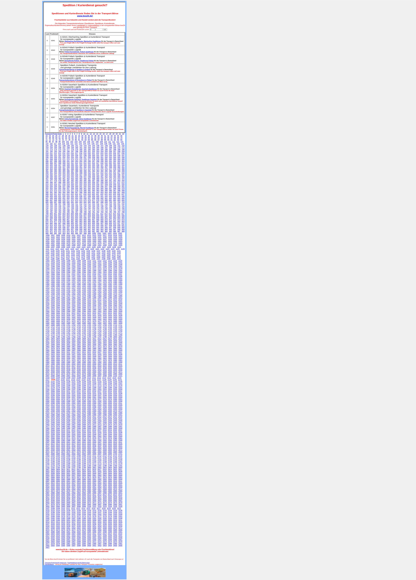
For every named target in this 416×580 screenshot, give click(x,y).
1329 (84, 276)
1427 (48, 290)
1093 (110, 245)
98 (56, 142)
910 (114, 224)
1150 (88, 253)
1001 (99, 233)
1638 (53, 317)
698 (102, 202)
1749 (84, 331)
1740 (115, 329)
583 (97, 190)
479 (59, 181)
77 (66, 140)
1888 (105, 348)
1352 (48, 280)
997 (80, 233)
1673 (79, 321)
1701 (68, 325)
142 (80, 145)
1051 (48, 241)
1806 (68, 339)
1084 (63, 245)
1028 (84, 237)
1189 (58, 259)
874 (123, 220)
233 (64, 155)
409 (85, 173)
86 (95, 140)
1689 (84, 323)
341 (118, 165)
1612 (73, 313)
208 (118, 151)
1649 (110, 317)
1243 (105, 264)
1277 (48, 270)
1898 (79, 350)
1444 (58, 292)
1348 (105, 278)
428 (85, 175)
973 (59, 231)
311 (72, 163)
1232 (48, 264)
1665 (115, 319)
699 (106, 202)
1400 (63, 286)
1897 (74, 350)
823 (68, 216)
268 (51, 159)
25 (53, 136)
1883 (79, 348)
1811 (94, 339)
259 (93, 157)
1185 (114, 257)
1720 (89, 327)
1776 (68, 335)
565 (102, 188)
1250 (63, 266)
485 (85, 181)
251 (59, 157)
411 (93, 173)
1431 (68, 290)
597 (76, 192)
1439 (110, 290)
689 (64, 202)
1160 (63, 255)
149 (110, 145)
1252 (74, 266)
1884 (84, 348)
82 (82, 140)
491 (110, 181)
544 (93, 186)
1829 (110, 341)
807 (80, 214)
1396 (120, 284)
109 (101, 142)
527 (102, 184)
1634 (110, 315)
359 (114, 167)
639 (93, 196)
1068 (58, 243)
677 (93, 200)
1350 (115, 278)
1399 (58, 286)
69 (118, 138)
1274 (110, 268)
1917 (99, 352)
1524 (84, 302)
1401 (68, 286)
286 (47, 161)
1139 (108, 251)
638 (89, 196)
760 (123, 208)
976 (72, 231)
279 (97, 159)
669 (59, 200)
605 (110, 192)
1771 (120, 333)
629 (51, 196)
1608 (53, 313)
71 (47, 140)
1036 (48, 239)
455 (118, 177)
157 (64, 147)
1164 (83, 255)
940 (80, 227)
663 (114, 198)
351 (80, 167)
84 (89, 140)
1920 (115, 352)
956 (68, 229)
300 (106, 161)
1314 (84, 274)
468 (93, 179)
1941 (68, 356)
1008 (58, 235)
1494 (84, 298)
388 (76, 171)
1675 (89, 321)
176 (64, 149)
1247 (48, 266)
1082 (53, 245)
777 (114, 210)
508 (102, 183)
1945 (89, 356)
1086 (74, 245)
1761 (68, 333)
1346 (94, 278)
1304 (110, 272)
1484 (110, 296)
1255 (89, 266)
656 (85, 198)
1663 (105, 319)
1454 (110, 292)
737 (106, 206)
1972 (74, 360)
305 (47, 163)
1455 (115, 292)
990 (51, 233)
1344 (84, 278)
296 (89, 161)
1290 (115, 270)
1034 (115, 237)
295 (85, 161)
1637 (48, 317)
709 (68, 204)
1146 (68, 253)
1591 (120, 309)
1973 (79, 360)
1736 (94, 329)
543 (89, 186)
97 (53, 142)
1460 (63, 294)
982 (97, 231)
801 (55, 214)
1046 (100, 239)
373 (93, 169)
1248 (53, 266)
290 (64, 161)
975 (68, 231)
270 (59, 159)
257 (85, 157)
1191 (68, 259)
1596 (68, 311)
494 (123, 181)
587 (114, 190)
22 (123, 134)
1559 (110, 305)
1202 (48, 261)
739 (114, 206)
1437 (100, 290)
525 (93, 184)
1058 (84, 241)
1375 (89, 282)
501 (72, 183)
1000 (94, 233)
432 (102, 175)
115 (47, 144)
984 (106, 231)
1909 (58, 352)
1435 (89, 290)
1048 (110, 239)
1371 (68, 282)
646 (123, 196)
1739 (110, 329)
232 (59, 155)
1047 (105, 239)
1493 (79, 298)
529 (110, 184)
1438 (105, 290)
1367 (48, 282)
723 (47, 206)
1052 (53, 241)
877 (55, 222)
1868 (79, 346)
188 (114, 149)
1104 (89, 247)
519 (68, 184)
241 (97, 155)
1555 (89, 305)
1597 (74, 311)
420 (51, 175)
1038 (58, 239)
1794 (84, 337)
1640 (63, 317)
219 (85, 153)
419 (47, 175)
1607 (48, 313)
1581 (68, 309)
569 (118, 188)
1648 (105, 317)
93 (118, 140)
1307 (48, 274)
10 (84, 134)
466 (85, 179)
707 (59, 204)
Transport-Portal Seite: (53, 134)
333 (85, 165)
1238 (79, 264)
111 (109, 142)
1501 (120, 298)
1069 (63, 243)
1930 (89, 354)
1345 (89, 278)
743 (51, 208)
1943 (79, 356)
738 (110, 206)
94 (121, 140)
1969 (58, 360)
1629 (84, 315)
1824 (84, 341)
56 (76, 138)
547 (106, 186)
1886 (94, 348)
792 (97, 212)
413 (101, 173)
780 (47, 212)
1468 (105, 294)
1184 (108, 257)
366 (64, 169)
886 (93, 222)
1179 (83, 257)
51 (60, 138)
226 (114, 153)
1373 (79, 282)
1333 (105, 276)
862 (72, 220)
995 (72, 233)
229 (47, 155)
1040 (68, 239)
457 (47, 179)
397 (114, 171)
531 (118, 184)
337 (102, 165)
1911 (68, 352)
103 (76, 142)
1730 (63, 329)
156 (59, 147)
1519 (58, 302)
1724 (110, 327)
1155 (114, 253)
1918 (105, 352)
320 (110, 163)
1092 (105, 245)
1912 (73, 352)
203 (97, 151)
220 (89, 153)
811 (97, 214)
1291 (120, 270)
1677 (100, 321)
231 (55, 155)
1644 (84, 317)
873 (118, 220)
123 (80, 144)
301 (110, 161)
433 (106, 175)
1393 (105, 284)
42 (108, 136)
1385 (63, 284)
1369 (58, 282)
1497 (100, 298)
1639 (58, 317)
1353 (53, 280)
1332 (100, 276)
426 (76, 175)
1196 (93, 259)
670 (64, 200)
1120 (92, 249)
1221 (68, 263)
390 (85, 171)
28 (63, 136)
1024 (63, 237)
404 (64, 173)
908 (106, 224)
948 (114, 227)
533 (47, 186)
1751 (94, 331)
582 (93, 190)
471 (106, 179)
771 (89, 210)
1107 (104, 247)
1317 (99, 274)
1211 (94, 261)
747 (68, 208)
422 (59, 175)
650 (59, 198)
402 (55, 173)
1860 (115, 345)
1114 (62, 249)
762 (51, 210)
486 (89, 181)
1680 (115, 321)
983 (102, 231)
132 (118, 144)
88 (102, 140)
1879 (58, 348)
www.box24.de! (85, 16)
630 (55, 196)
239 (89, 155)
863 (76, 220)
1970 (63, 360)
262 (106, 157)
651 (64, 198)
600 (89, 192)
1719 (84, 327)
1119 (87, 249)
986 (114, 231)
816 (118, 214)
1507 (74, 300)
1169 (108, 255)
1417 (74, 288)
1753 (105, 331)
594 (64, 192)
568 (114, 188)
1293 (53, 272)
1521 (68, 302)
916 (59, 225)
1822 (74, 341)
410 (89, 173)
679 (102, 200)
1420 (89, 288)
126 (93, 144)
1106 (99, 247)
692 (76, 202)
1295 (63, 272)
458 (51, 179)
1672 (74, 321)
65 (105, 138)
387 (72, 171)
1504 (58, 300)
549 (114, 186)
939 (76, 227)
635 (76, 196)
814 (110, 214)
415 (110, 173)
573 (55, 190)
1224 (84, 263)
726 (59, 206)
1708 (105, 325)
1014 (89, 235)
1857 (100, 345)
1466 (94, 294)
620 (93, 194)
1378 (105, 282)
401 (51, 173)
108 (97, 142)
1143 (52, 253)
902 (80, 224)
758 (114, 208)
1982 (48, 362)
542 (85, 186)
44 (115, 136)
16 (104, 134)
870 (106, 220)
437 (123, 175)
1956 (68, 358)
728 (68, 206)
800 (51, 214)
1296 (68, 272)
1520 (63, 302)
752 (89, 208)
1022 (53, 237)
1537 (74, 304)
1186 (119, 257)
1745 (63, 331)
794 (106, 212)
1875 (115, 346)
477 (51, 181)
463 (72, 179)
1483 (105, 296)
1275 (115, 268)
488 (97, 181)
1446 (68, 292)
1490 (63, 298)
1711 (120, 325)
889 (106, 222)
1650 (115, 317)
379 (118, 169)
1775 (63, 335)
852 (110, 218)
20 (117, 134)
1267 (74, 268)
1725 (115, 327)
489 (102, 181)
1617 (99, 313)
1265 (63, 268)
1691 (94, 323)
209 (123, 151)
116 (51, 144)
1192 (73, 259)
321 (114, 163)
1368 (53, 282)
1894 (58, 350)
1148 (78, 253)
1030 (94, 237)
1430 (63, 290)
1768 (105, 333)
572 (51, 190)
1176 (68, 257)
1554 (84, 305)
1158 (52, 255)
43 (112, 136)
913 (47, 225)
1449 (84, 292)
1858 (105, 345)
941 (85, 227)
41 (105, 136)
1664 (110, 319)
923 (89, 225)
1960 (89, 358)
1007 (53, 235)
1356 (68, 280)
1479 (84, 296)
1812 (99, 339)
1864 (58, 346)
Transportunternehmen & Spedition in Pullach (74, 69)
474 (118, 179)
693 (80, 202)
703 (123, 202)
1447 (74, 292)
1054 (63, 241)
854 (118, 218)
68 (115, 138)
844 (76, 218)
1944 (84, 356)
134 (47, 145)
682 (114, 200)
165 (97, 147)
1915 (89, 352)
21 (120, 134)
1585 (89, 309)
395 (106, 171)
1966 (120, 358)
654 (76, 198)
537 (64, 186)
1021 (48, 237)
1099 (63, 247)
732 (85, 206)
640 (97, 196)
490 (106, 181)
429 (89, 175)
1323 (53, 276)
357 (106, 167)
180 (80, 149)
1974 (84, 360)
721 (118, 204)
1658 (79, 319)
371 (85, 169)
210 (47, 153)
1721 (94, 327)
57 (79, 138)
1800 (115, 337)
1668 (53, 321)
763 (55, 210)
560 (80, 188)
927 (106, 225)
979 (85, 231)
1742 (48, 331)
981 (93, 231)
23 (47, 136)
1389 (84, 284)
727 (64, 206)
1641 (68, 317)
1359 (84, 280)
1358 (79, 280)
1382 (48, 284)
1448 (79, 292)
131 (114, 144)
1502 (48, 300)
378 (114, 169)
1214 (110, 261)
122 (76, 144)
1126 (123, 249)
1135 (88, 251)
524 (89, 184)
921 (80, 225)
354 (93, 167)
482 (72, 181)
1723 (105, 327)
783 (59, 212)
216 (72, 153)
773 (97, 210)
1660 (89, 319)
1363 (105, 280)
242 (102, 155)
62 (95, 138)
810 (93, 214)
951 (47, 229)
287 (51, 161)
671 (68, 200)
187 (110, 149)
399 (123, 171)
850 (102, 218)
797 (118, 212)
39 (99, 136)
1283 (79, 270)
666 (47, 200)
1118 (82, 249)
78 (69, 140)
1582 (74, 309)
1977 (100, 360)
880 (68, 222)
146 (97, 145)
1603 (105, 311)
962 (93, 229)
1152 (98, 253)
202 (93, 151)
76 (63, 140)
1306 (120, 272)
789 (85, 212)
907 (102, 224)
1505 (63, 300)
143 (85, 145)
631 (59, 196)
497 (55, 183)
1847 (48, 345)
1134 (83, 251)
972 (55, 231)
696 (93, 202)
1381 (120, 282)
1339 (58, 278)
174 (55, 149)
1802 (48, 339)
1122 (102, 249)
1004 (115, 233)
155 (55, 147)
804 (68, 214)
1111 (47, 249)
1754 (110, 331)
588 (118, 190)
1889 (110, 348)
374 (97, 169)
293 (76, 161)
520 (72, 184)
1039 (63, 239)
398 (118, 171)
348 (68, 167)
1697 (48, 325)
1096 (48, 247)
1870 (89, 346)
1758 (53, 333)
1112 (52, 249)
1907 (48, 352)
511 (114, 183)
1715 (63, 327)
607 (118, 192)
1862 (48, 346)
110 (105, 142)
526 (97, 184)
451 (102, 177)
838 (51, 218)
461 (64, 179)
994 (68, 233)
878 (59, 222)
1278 (53, 270)
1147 (73, 253)
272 (68, 159)
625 (114, 194)
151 (118, 145)
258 (89, 157)
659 (97, 198)
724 (51, 206)
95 (47, 142)
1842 (100, 343)
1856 (94, 345)
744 (55, 208)
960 (85, 229)
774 (102, 210)
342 (123, 165)
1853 (79, 345)
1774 (58, 335)
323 (123, 163)
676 (89, 200)
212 (55, 153)
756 (106, 208)
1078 (110, 243)
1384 (58, 284)
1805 (63, 339)
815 (114, 214)
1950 (115, 356)
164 (93, 147)
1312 (73, 274)
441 (59, 177)
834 (114, 216)
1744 (58, 331)
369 (76, 169)
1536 (68, 304)
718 (106, 204)
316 (93, 163)
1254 (84, 266)
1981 (120, 360)
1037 (53, 239)
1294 (58, 272)
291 (68, 161)
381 (47, 171)
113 (117, 142)
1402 (74, 286)
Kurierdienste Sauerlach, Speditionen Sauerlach (81, 99)
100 (63, 142)
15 (100, 134)
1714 (58, 327)
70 (121, 138)
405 (68, 173)
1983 (53, 362)
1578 (53, 309)
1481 (94, 296)
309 (64, 163)
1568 (79, 307)
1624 (58, 315)
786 (72, 212)
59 (86, 138)
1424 (110, 288)
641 (102, 196)
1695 (115, 323)
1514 (110, 300)
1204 (58, 261)
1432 (74, 290)
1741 (120, 329)
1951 (120, 356)
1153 (103, 253)
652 (68, 198)
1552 (74, 305)
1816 (120, 339)
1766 (94, 333)
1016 (99, 235)
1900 (89, 350)
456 (123, 177)
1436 (94, 290)
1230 (115, 263)
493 (118, 181)
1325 (63, 276)
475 (123, 179)
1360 (89, 280)
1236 (68, 264)
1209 (84, 261)
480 (64, 181)
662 (110, 198)
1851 (68, 345)
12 (91, 134)
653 (72, 198)
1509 (84, 300)
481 (68, 181)
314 (85, 163)
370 (80, 169)
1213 (105, 261)
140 (72, 145)
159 (72, 147)
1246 (120, 264)
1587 (100, 309)
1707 (100, 325)
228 (123, 153)
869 (102, 220)
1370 (63, 282)
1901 (94, 350)
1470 (115, 294)
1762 (74, 333)
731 (80, 206)
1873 (105, 346)
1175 (63, 257)
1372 (74, 282)
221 (93, 153)
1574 (110, 307)
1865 (63, 346)
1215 (115, 261)
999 (89, 233)
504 (85, 183)
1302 (100, 272)
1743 (53, 331)
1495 (89, 298)
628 (47, 196)
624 (110, 194)
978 (80, 231)
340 (114, 165)
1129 (58, 251)
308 (59, 163)
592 (55, 192)
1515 (115, 300)
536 (59, 186)
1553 (79, 305)
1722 (100, 327)
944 (97, 227)
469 (97, 179)
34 (82, 136)
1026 (74, 237)
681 (110, 200)
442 (64, 177)
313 (80, 163)
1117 (77, 249)
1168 (103, 255)
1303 (105, 272)
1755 (115, 331)
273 (72, 159)
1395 (115, 284)
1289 (110, 270)
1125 (118, 249)
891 (114, 222)
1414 (58, 288)
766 (68, 210)
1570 (89, 307)
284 (118, 159)
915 (55, 225)
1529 (110, 302)
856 (47, 220)
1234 (58, 264)
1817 (48, 341)
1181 (93, 257)
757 (110, 208)
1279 (58, 270)
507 (97, 183)
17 (107, 134)
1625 (63, 315)
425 (72, 175)
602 (97, 192)
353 (89, 167)
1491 (68, 298)
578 (76, 190)
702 (118, 202)
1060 (94, 241)
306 (51, 163)
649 (55, 198)
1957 (74, 358)
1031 (100, 237)
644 (114, 196)
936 (64, 227)
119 (63, 144)
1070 (68, 243)
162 (85, 147)
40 (102, 136)
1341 (68, 278)
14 (97, 134)
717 (101, 204)
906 (97, 224)
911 (118, 224)
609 (47, 194)
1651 (120, 317)
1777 (74, 335)
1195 (88, 259)
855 (123, 218)
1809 (84, 339)
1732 (74, 329)
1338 (53, 278)
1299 (84, 272)
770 (85, 210)
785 (68, 212)
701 (114, 202)
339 (110, 165)
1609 (58, 313)
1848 (53, 345)
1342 (74, 278)
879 (64, 222)
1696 (120, 323)
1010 (68, 235)
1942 (74, 356)
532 (123, 184)
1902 (100, 350)
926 (102, 225)
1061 (100, 241)
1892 (48, 350)
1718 (79, 327)
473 (114, 179)
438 (47, 177)
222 (97, 153)
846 (85, 218)
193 (55, 151)
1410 (115, 286)
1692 (100, 323)
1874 (110, 346)
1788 (53, 337)
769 (80, 210)
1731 (68, 329)
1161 (68, 255)
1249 (58, 266)
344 (51, 167)
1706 (94, 325)
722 (123, 204)
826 (80, 216)
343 (47, 167)
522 (80, 184)
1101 (73, 247)
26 (56, 136)
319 (106, 163)
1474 (58, 296)
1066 (48, 243)
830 (97, 216)
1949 (110, 356)
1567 (74, 307)
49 (53, 138)
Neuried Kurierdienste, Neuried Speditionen (79, 128)
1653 (53, 319)
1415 (63, 288)
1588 (105, 309)
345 (55, 167)
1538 (79, 304)
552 (47, 188)
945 (102, 227)
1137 (98, 251)
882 (76, 222)
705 (51, 204)
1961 (94, 358)
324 (47, 165)
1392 (100, 284)
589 (123, 190)
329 (68, 165)
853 (114, 218)
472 (110, 179)
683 (118, 200)
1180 (88, 257)
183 (93, 149)
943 (93, 227)
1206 (68, 261)
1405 (89, 286)
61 (92, 138)
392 (93, 171)
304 (123, 161)
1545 (115, 304)
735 (97, 206)
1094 (115, 245)
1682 (48, 323)
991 (55, 233)
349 (72, 167)
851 (106, 218)
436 (118, 175)
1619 (110, 313)
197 (72, 151)
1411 (120, 286)
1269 (84, 268)
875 (47, 222)
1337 (48, 278)
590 (47, 192)
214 (63, 153)
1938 (53, 356)
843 (72, 218)
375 (102, 169)
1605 (115, 311)
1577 (48, 309)
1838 (79, 343)
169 (114, 147)
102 (71, 142)
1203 (53, 261)
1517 (48, 302)
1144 (58, 253)
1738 (105, 329)
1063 (110, 241)
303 (118, 161)
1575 (115, 307)
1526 (94, 302)
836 (123, 216)
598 (80, 192)
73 (53, 140)
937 (68, 227)
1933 (105, 354)
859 (59, 220)
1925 (63, 354)
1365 (115, 280)
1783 (105, 335)
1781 (94, 335)
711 (76, 204)
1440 (115, 290)
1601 (94, 311)
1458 (53, 294)
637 (85, 196)
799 (47, 214)
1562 (48, 307)
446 (80, 177)
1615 (89, 313)
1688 (79, 323)
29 (66, 136)
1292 (48, 272)
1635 (115, 315)
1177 (73, 257)
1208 (79, 261)
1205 (63, 261)
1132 (73, 251)
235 (72, 155)
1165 (88, 255)
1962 (100, 358)
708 (64, 204)
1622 (48, 315)
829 (93, 216)
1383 (53, 284)
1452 (100, 292)
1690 (89, 323)
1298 (79, 272)
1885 (89, 348)
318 (101, 163)
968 (118, 229)
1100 (68, 247)
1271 (94, 268)
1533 (53, 304)
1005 (120, 233)
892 (118, 222)
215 (68, 153)
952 (51, 229)
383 (55, 171)
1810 (89, 339)
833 (110, 216)
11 (87, 134)
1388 (79, 284)
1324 (58, 276)
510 (110, 183)
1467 (100, 294)
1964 (110, 358)
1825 (89, 341)
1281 (68, 270)
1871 (94, 346)
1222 (74, 263)
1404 (84, 286)
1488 (53, 298)
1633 (105, 315)
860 (64, 220)
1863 (53, 346)
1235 (63, 264)
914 (51, 225)
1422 (100, 288)
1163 (78, 255)
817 (123, 214)
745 (59, 208)
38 (95, 136)
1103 (83, 247)
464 (76, 179)
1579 (58, 309)
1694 (110, 323)
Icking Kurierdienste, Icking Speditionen (78, 119)
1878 (53, 348)
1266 (68, 268)
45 (118, 136)
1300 (89, 272)
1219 (58, 263)
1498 (105, 298)
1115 (67, 249)
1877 (48, 348)
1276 (120, 268)
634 (72, 196)
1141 (119, 251)
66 (108, 138)
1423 (105, 288)
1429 (58, 290)
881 (72, 222)
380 (123, 169)
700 (110, 202)
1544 (110, 304)
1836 (68, 343)
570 (123, 188)
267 (47, 159)
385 (64, 171)
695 (89, 202)
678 (97, 200)
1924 (58, 354)
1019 (115, 235)
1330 (89, 276)
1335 (115, 276)
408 (80, 173)
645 (118, 196)
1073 (84, 243)
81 (79, 140)
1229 (110, 263)
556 (64, 188)
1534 (58, 304)
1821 (68, 341)
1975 (89, 360)
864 (80, 220)
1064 (115, 241)
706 (55, 204)
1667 (48, 321)
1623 (53, 315)
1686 (68, 323)
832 (106, 216)
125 (88, 144)
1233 (53, 264)
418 (123, 173)
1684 (58, 323)
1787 (48, 337)
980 (89, 231)
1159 (58, 255)
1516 (120, 300)
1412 (48, 288)
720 (114, 204)
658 (93, 198)
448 (89, 177)
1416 (68, 288)
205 (106, 151)
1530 (115, 302)
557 (68, 188)
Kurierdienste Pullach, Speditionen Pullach (79, 60)
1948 (105, 356)
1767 (100, 333)
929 (114, 225)
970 (47, 231)
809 (89, 214)
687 (55, 202)
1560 (115, 305)
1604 (110, 311)
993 (64, 233)
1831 (120, 341)
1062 (105, 241)
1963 (105, 358)
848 (93, 218)
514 (47, 184)
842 (68, 218)
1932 (100, 354)
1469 (110, 294)
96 (50, 142)
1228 (105, 263)
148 (106, 145)
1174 (58, 257)
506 (93, 183)
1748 (79, 331)
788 (80, 212)
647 (47, 198)
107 (92, 142)
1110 (119, 247)
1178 (78, 257)
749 (76, 208)
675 (85, 200)
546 (102, 186)
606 (114, 192)
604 (106, 192)
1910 (63, 352)
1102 (78, 247)
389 (80, 171)
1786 (120, 335)
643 (110, 196)
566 (106, 188)
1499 (110, 298)
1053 (58, 241)
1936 (120, 354)
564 (97, 188)
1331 (94, 276)
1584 (84, 309)
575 (64, 190)
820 (55, 216)
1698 (53, 325)
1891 (120, 348)
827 (85, 216)
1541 (94, 304)
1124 (113, 249)
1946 (94, 356)
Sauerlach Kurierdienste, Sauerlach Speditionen (81, 89)
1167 (98, 255)
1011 (73, 235)
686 (51, 202)
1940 (63, 356)
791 (93, 212)
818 (47, 216)
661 (106, 198)
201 (89, 151)
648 (51, 198)
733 (89, 206)
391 (89, 171)
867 (93, 220)
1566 (68, 307)
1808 (79, 339)
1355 (63, 280)
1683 (53, 323)
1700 (63, 325)
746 (64, 208)
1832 (48, 343)
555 (59, 188)
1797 (100, 337)
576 (68, 190)
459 (55, 179)
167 (106, 147)
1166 (93, 255)
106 (88, 142)
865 (85, 220)
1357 (74, 280)
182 (89, 149)
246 (118, 155)
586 (110, 190)
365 (59, 169)
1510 (89, 300)
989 (47, 233)
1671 (68, 321)
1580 (63, 309)
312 (76, 163)
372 (89, 169)
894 (47, 224)
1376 (94, 282)
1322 (48, 276)
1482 (100, 296)
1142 (47, 253)
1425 (115, 288)
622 (101, 194)
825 (76, 216)
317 (97, 163)
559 (76, 188)
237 (80, 155)
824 (72, 216)
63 (99, 138)
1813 (105, 339)
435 (114, 175)
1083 (58, 245)
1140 (114, 251)
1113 (57, 249)
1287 (100, 270)
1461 (68, 294)
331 (76, 165)
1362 (100, 280)
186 (106, 149)
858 (55, 220)
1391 (94, 284)
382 (51, 171)
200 (85, 151)
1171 (119, 255)
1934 (110, 354)
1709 (110, 325)
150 (114, 145)
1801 (120, 337)
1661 (94, 319)
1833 (53, 343)
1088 (84, 245)
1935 (115, 354)
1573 (105, 307)
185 (102, 149)
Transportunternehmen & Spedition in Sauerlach (75, 110)
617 (80, 194)
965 (106, 229)
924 (93, 225)
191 (47, 151)
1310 (63, 274)
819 (51, 216)
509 (106, 183)
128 (101, 144)
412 (97, 173)
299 (102, 161)
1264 (58, 268)
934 (55, 227)
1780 (89, 335)
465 (80, 179)
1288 (105, 270)
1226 (94, 263)
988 (123, 231)
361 (123, 167)
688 (59, 202)
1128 (52, 251)
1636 (120, 315)
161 (80, 147)
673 (76, 200)
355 (97, 167)
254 (72, 157)
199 (80, 151)
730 (76, 206)
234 (68, 155)
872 (114, 220)
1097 (53, 247)
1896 (68, 350)
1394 (110, 284)
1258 (105, 266)
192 (51, 151)
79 (73, 140)
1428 (53, 290)
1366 (120, 280)
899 (68, 224)
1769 (110, 333)
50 (56, 138)
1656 (68, 319)
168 (110, 147)
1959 (84, 358)
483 (76, 181)
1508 (79, 300)
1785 (115, 335)
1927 (74, 354)
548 (110, 186)
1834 (58, 343)
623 (106, 194)
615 (72, 194)
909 (110, 224)
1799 (110, 337)
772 (93, 210)
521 (76, 184)
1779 (84, 335)
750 (80, 208)
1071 (74, 243)
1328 (79, 276)
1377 (100, 282)
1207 (74, 261)
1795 (89, 337)
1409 (110, 286)
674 (80, 200)
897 (59, 224)
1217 (48, 263)
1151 (93, 253)
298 (97, 161)
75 (60, 140)
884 (85, 222)
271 (64, 159)
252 (64, 157)
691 (72, 202)
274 (76, 159)
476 (47, 181)
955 (64, 229)
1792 (74, 337)
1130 (63, 251)
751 (85, 208)
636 (80, 196)
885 (89, 222)
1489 (58, 298)
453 (110, 177)
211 (51, 153)
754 (97, 208)
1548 (53, 305)
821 (59, 216)
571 (47, 190)
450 (97, 177)
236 (76, 155)
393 (97, 171)
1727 (48, 329)
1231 (120, 263)
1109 (114, 247)
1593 (53, 311)
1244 (110, 264)
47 (47, 138)
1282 (74, 270)
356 (102, 167)
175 (59, 149)
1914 (84, 352)
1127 (47, 251)
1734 (84, 329)
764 (59, 210)
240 (93, 155)
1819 (58, 341)
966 (110, 229)
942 (89, 227)
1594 (58, 311)
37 (92, 136)
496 (51, 183)
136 (55, 145)
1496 (94, 298)
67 (112, 138)
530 (114, 184)
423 (64, 175)
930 (118, 225)
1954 (58, 358)
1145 (63, 253)
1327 (74, 276)
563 (93, 188)
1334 (110, 276)
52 (63, 138)
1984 (58, 362)
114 (121, 142)
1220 (63, 263)
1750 (89, 331)
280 (102, 159)
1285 (89, 270)
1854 (84, 345)
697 (97, 202)
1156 (119, 253)
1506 (68, 300)
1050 (120, 239)
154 (51, 147)
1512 (99, 300)
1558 (105, 305)
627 (123, 194)
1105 (94, 247)
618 (85, 194)
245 (114, 155)
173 (51, 149)
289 (59, 161)
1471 (120, 294)
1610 (63, 313)
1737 (100, 329)
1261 (120, 266)
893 (123, 222)
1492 (74, 298)
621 (97, 194)
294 (80, 161)
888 (102, 222)
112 (113, 142)
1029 (89, 237)
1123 (107, 249)
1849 (58, 345)
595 (68, 192)
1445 (63, 292)
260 (97, 157)
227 (118, 153)
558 (72, 188)
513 (123, 183)
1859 (110, 345)
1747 (74, 331)
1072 (79, 243)
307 (55, 163)
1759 (58, 333)
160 (76, 147)
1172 (47, 257)
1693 (105, 323)
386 (68, 171)
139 (68, 145)
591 (51, 192)
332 (80, 165)
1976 (94, 360)
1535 (63, 304)
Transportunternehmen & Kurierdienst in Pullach (75, 80)
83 (86, 140)
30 (69, 136)
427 (80, 175)
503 (80, 183)
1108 (109, 247)
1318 (105, 274)
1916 (94, 352)
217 (76, 153)
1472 (48, 296)
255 (76, 157)
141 (76, 145)
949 (118, 227)
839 (55, 218)
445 (76, 177)
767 (72, 210)
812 (101, 214)
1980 (115, 360)
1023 (58, 237)
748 (72, 208)
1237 (74, 264)
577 (72, 190)
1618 (105, 313)
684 (123, 200)
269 (55, 159)
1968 (53, 360)
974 (64, 231)
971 (51, 231)
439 (51, 177)
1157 (47, 255)
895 (51, 224)
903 (85, 224)
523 (85, 184)
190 (123, 149)
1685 (63, 323)
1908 (53, 352)
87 (99, 140)
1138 (103, 251)
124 (84, 144)
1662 (100, 319)
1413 (53, 288)
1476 (68, 296)
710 (72, 204)
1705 (89, 325)
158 (68, 147)
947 (110, 227)
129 (105, 144)
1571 (94, 307)
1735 (89, 329)
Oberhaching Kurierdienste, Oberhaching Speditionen (83, 41)
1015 (94, 235)
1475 (63, 296)
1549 (58, 305)
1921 (120, 352)
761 (47, 210)
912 (123, 224)
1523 (79, 302)
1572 (100, 307)
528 (106, 184)
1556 (94, 305)
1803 (53, 339)
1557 (100, 305)
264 (114, 157)
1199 (108, 259)
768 (76, 210)
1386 (68, 284)
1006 (48, 235)
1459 (58, 294)
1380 (115, 282)
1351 (120, 278)
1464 (84, 294)
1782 (100, 335)
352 (85, 167)
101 (67, 142)
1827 (100, 341)
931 (123, 225)
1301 (94, 272)
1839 (84, 343)
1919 (110, 352)
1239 (84, 264)
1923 (53, 354)
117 (55, 144)
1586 (94, 309)
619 (89, 194)
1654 (58, 319)
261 (102, 157)
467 (89, 179)
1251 (68, 266)
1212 (99, 261)
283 (114, 159)
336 (97, 165)
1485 (115, 296)
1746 (68, 331)
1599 (84, 311)
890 (110, 222)
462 (68, 179)
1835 (63, 343)
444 (72, 177)
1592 (48, 311)
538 (68, 186)
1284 (84, 270)
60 (89, 138)
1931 (94, 354)
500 (68, 183)
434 (110, 175)
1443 (53, 292)
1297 (74, 272)
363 (51, 169)
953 (55, 229)
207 (114, 151)
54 (69, 138)
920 (76, 225)
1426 (120, 288)
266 (123, 157)
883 (80, 222)
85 (92, 140)
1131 (68, 251)
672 (72, 200)
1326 (68, 276)
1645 (89, 317)
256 (80, 157)
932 (47, 227)
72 (50, 140)
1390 (89, 284)
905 (93, 224)
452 (106, 177)
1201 (119, 259)
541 (80, 186)
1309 (58, 274)
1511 (94, 300)
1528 (105, 302)
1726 (120, 327)
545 (97, 186)
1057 (79, 241)
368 (72, 169)
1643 (79, 317)
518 (64, 184)
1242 (100, 264)
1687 (74, 323)
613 (63, 194)
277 (89, 159)
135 (51, 145)
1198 (103, 259)
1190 (63, 259)
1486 (120, 296)
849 (97, 218)
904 (89, 224)
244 (110, 155)
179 (76, 149)
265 (118, 157)
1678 (105, 321)
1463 (79, 294)
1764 (84, 333)
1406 (94, 286)
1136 (93, 251)
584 (102, 190)
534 (51, 186)
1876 (120, 346)
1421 (94, 288)
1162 (73, 255)
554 (55, 188)
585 (106, 190)
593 (59, 192)
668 (55, 200)
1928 (79, 354)
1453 (105, 292)
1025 (68, 237)
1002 (104, 233)
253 (68, 157)
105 (84, 142)
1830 (115, 341)
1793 (79, 337)
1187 (47, 259)
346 (59, 167)
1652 (48, 319)
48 (50, 138)
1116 (72, 249)
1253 (79, 266)
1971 (68, 360)
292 (72, 161)
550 (118, 186)
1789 (58, 337)
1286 (94, 270)
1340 (63, 278)
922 (85, 225)
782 (55, 212)
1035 (120, 237)
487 (93, 181)
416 (114, 173)
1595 (63, 311)
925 (97, 225)
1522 (74, 302)
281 (106, 159)
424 (68, 175)
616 (76, 194)
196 (68, 151)
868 (97, 220)
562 (89, 188)
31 (73, 136)
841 (64, 218)
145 (93, 145)
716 (97, 204)
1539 (84, 304)
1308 (53, 274)
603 (102, 192)
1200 (114, 259)
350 (76, 167)
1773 (53, 335)
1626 (68, 315)
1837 (74, 343)
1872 (100, 346)
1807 (74, 339)
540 (76, 186)
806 (76, 214)
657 (89, 198)
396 (110, 171)
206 (110, 151)
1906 (120, 350)
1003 (110, 233)
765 (64, 210)
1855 (89, 345)
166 (102, 147)
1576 (120, 307)
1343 (79, 278)
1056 (74, 241)
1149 (83, 253)
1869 (84, 346)
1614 (84, 313)
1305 (115, 272)
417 (118, 173)
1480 (89, 296)
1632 (100, 315)
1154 (108, 253)
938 (72, 227)
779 (123, 210)
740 (118, 206)
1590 (115, 309)
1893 (53, 350)
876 (51, 222)
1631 (94, 315)
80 (76, 140)
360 (118, 167)
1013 (84, 235)
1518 (53, 302)
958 (76, 229)
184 (97, 149)
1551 (68, 305)
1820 (63, 341)
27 (60, 136)
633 (68, 196)
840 (59, 218)
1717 (74, 327)
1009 (63, 235)
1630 (89, 315)
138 (64, 145)
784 (64, 212)
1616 (94, 313)
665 (123, 198)
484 (80, 181)
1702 (74, 325)
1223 (79, 263)
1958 (79, 358)
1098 (58, 247)
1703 (79, 325)
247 (123, 155)
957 (72, 229)
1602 (100, 311)
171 (123, 147)
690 (68, 202)
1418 (79, 288)
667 (51, 200)
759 (118, 208)
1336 (120, 276)
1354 (58, 280)
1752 (100, 331)
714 (89, 204)
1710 (115, 325)
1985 (63, 362)
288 (55, 161)
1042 (79, 239)
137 (59, 145)
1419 (84, 288)
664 (118, 198)
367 (68, 169)
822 (64, 216)
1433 (79, 290)
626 (118, 194)
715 (93, 204)
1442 (48, 292)
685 (47, 202)
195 (64, 151)
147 (102, 145)
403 (59, 173)
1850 (63, 345)
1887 (100, 348)
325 (51, 165)
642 (106, 196)
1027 (79, 237)
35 (86, 136)
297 (93, 161)
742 (47, 208)
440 (55, 177)
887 (97, 222)
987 (118, 231)
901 (76, 224)
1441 (120, 290)
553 (51, 188)
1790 (63, 337)
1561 (120, 305)
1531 (120, 302)
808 (85, 214)
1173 (52, 257)
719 (110, 204)
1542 (100, 304)
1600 (89, 311)
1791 (68, 337)
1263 (53, 268)
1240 (89, 264)
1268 (79, 268)
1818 (53, 341)
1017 (105, 235)
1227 (100, 263)
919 (72, 225)
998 (85, 233)
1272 (100, 268)
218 (80, 153)
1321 (120, 274)
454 (114, 177)
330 (72, 165)
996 (76, 233)
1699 (58, 325)
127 (97, 144)
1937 (48, 356)
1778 (79, 335)
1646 (94, 317)
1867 (74, 346)
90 (108, 140)
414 (106, 173)
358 (110, 167)
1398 (53, 286)
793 (102, 212)
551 (123, 186)
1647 (100, 317)
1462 (74, 294)
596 (72, 192)
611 (55, 194)
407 (76, 173)
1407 (100, 286)
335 (93, 165)
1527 (100, 302)
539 (72, 186)
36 (89, 136)
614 (68, 194)
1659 (84, 319)
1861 (120, 345)
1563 (53, 307)
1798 (105, 337)
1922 (48, 354)
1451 (94, 292)
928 (110, 225)
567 (110, 188)
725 (55, 206)
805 (72, 214)
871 (110, 220)
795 (110, 212)
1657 (74, 319)
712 (80, 204)
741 (123, 206)
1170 (114, 255)
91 (112, 140)
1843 (105, 343)
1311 (68, 274)
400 (47, 173)
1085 (68, 245)
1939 (58, 356)
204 (102, 151)
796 (114, 212)
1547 (48, 305)
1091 (100, 245)
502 (76, 183)
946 (106, 227)
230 (51, 155)
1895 (63, 350)
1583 (79, 309)
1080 (120, 243)
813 (106, 214)
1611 (68, 313)
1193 (78, 259)
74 (56, 140)
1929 (84, 354)
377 (110, 169)
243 (106, 155)
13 (94, 134)
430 (93, 175)
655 (80, 198)
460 (59, 179)
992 (59, 233)
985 (110, 231)
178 (72, 149)
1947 (100, 356)
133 (122, 144)
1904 (110, 350)
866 (89, 220)
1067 (53, 243)
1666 (120, 319)
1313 (79, 274)
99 (60, 142)
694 (85, 202)
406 (72, 173)
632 (64, 196)
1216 (120, 261)
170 (118, 147)
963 (97, 229)
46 (121, 136)
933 (51, 227)
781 (51, 212)
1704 (84, 325)
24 (50, 136)
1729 (58, 329)
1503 (53, 300)
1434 (84, 290)
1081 (48, 245)
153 (47, 147)
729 (72, 206)
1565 (63, 307)
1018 (110, 235)
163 (89, 147)
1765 (89, 333)
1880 (63, 348)
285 (123, 159)
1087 (79, 245)
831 (102, 216)
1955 (63, 358)
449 (93, 177)
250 (55, 157)
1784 (110, 335)
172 (47, 149)
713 (85, 204)
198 (76, 151)
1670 (63, 321)
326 (55, 165)
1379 (110, 282)
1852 (74, 345)
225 (110, 153)
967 (114, 229)
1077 (105, 243)
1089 (89, 245)
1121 (97, 249)
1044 (89, 239)
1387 (74, 284)
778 (118, 210)
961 (89, 229)
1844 (110, 343)
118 (59, 144)
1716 (68, 327)
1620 (115, 313)
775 (106, 210)
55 (73, 138)
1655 (63, 319)
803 (64, 214)
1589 (110, 309)
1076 (100, 243)
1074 (89, 243)
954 (59, 229)
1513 (105, 300)
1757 (48, 333)
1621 (120, 313)
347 (64, 167)
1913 (79, 352)
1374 (84, 282)
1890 (115, 348)
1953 (53, 358)
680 (106, 200)
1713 (53, 327)
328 (64, 165)
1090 (94, 245)
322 (118, 163)
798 (123, 212)
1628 (79, 315)
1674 (84, 321)
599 (85, 192)
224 (106, 153)
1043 (84, 239)
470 (102, 179)
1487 (48, 298)
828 (89, 216)
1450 (89, 292)
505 (89, 183)
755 (102, 208)
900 (72, 224)
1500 (115, 298)
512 (118, 183)
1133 (78, 251)
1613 (79, 313)
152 (123, 145)
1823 (79, 341)
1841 (94, 343)
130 (109, 144)
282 (110, 159)
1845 (115, 343)
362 (47, 169)
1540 (89, 304)
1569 (84, 307)
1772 (48, 335)
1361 (94, 280)
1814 (110, 339)
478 (55, 181)
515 (51, 184)
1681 (120, 321)
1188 (52, 259)
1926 (68, 354)
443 (68, 177)
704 (47, 204)
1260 (115, 266)
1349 (110, 278)
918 (68, 225)
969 (123, 229)
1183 (103, 257)
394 (102, 171)
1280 (63, 270)
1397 (48, 286)
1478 (79, 296)
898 (64, 224)
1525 (89, 302)
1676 (94, 321)
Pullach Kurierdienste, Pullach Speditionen (79, 52)
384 (59, 171)
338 (106, 165)
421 (55, 175)
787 (76, 212)
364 (55, 169)
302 (114, 161)
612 (59, 194)
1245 (115, 264)
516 (55, 184)
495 (47, 183)
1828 (105, 341)
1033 (110, 237)
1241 (94, 264)
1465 (89, 294)
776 (110, 210)
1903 (105, 350)
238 (85, 155)
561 (85, 188)
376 (106, 169)
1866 (68, 346)
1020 (120, 235)
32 (76, 136)
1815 (115, 339)
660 (102, 198)
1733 (79, 329)
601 (93, 192)
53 (66, 138)
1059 (89, 241)
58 (82, 138)
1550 (63, 305)
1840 (89, 343)
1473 (53, 296)
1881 (68, 348)
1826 (94, 341)
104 (80, 142)
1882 (74, 348)
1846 (120, 343)
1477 (74, 296)
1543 (105, 304)
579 (80, 190)
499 (64, 183)
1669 (58, 321)
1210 (89, 261)
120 (67, 144)
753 (93, 208)
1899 (84, 350)
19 (113, 134)
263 (110, 157)
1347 (100, 278)
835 (118, 216)
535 (55, 186)
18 (110, 134)
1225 (89, 263)
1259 (110, 266)
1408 (105, 286)
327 (59, 165)
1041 (74, 239)
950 (123, 227)
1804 (58, 339)
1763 (79, 333)
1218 (53, 263)
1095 (120, 245)
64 (102, 138)
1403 (79, 286)
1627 (74, 315)
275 (80, 159)
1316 (94, 274)
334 (89, 165)
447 (85, 177)
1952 (48, 358)
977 (76, 231)
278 (93, 159)
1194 (83, 259)
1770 (115, 333)
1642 (74, 317)
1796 (94, 337)
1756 (120, 331)
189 (118, 149)
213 (59, 153)
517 (59, 184)
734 (93, 206)
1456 (120, 292)
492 (114, 181)
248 (47, 157)
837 (47, 218)
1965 (115, 358)
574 (59, 190)
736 (102, 206)
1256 (94, 266)
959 (80, 229)
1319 (110, 274)
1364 (110, 280)
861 (68, 220)
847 (89, 218)
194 (59, 151)
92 (115, 140)
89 (105, 140)
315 (89, 163)
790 (89, 212)
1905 (115, 350)
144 (89, 145)
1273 (105, 268)
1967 (48, 360)
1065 (120, 241)
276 (85, 159)
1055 (68, 241)
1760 (63, 333)
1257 (100, 266)
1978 (105, 360)
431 (97, 175)
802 (59, 214)
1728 (53, 329)
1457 (48, 294)
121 (71, 144)
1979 (110, 360)
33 (79, 136)
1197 (98, 259)
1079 (115, 243)
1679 (110, 321)
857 (51, 220)
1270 (89, 268)
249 (51, 157)
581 (89, 190)
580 (85, 190)
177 (68, 149)
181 (85, 149)
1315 (89, 274)
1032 (105, 237)
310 (68, 163)
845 (80, 218)
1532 (48, 304)
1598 (79, 311)
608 (123, 192)
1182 (98, 257)
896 (55, 224)
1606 (120, 311)
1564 (58, 307)
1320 (115, 274)
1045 (94, 239)
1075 (94, 243)
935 (59, 227)
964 (102, 229)
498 (59, 183)
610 (51, 194)
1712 (48, 327)
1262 (48, 268)
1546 (120, 304)
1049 (115, 239)
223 (101, 153)
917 (64, 225)
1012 (79, 235)
